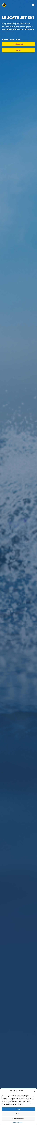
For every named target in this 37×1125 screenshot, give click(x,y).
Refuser (18, 1114)
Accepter (18, 1109)
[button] (34, 1091)
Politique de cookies (17, 1122)
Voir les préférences (18, 1118)
